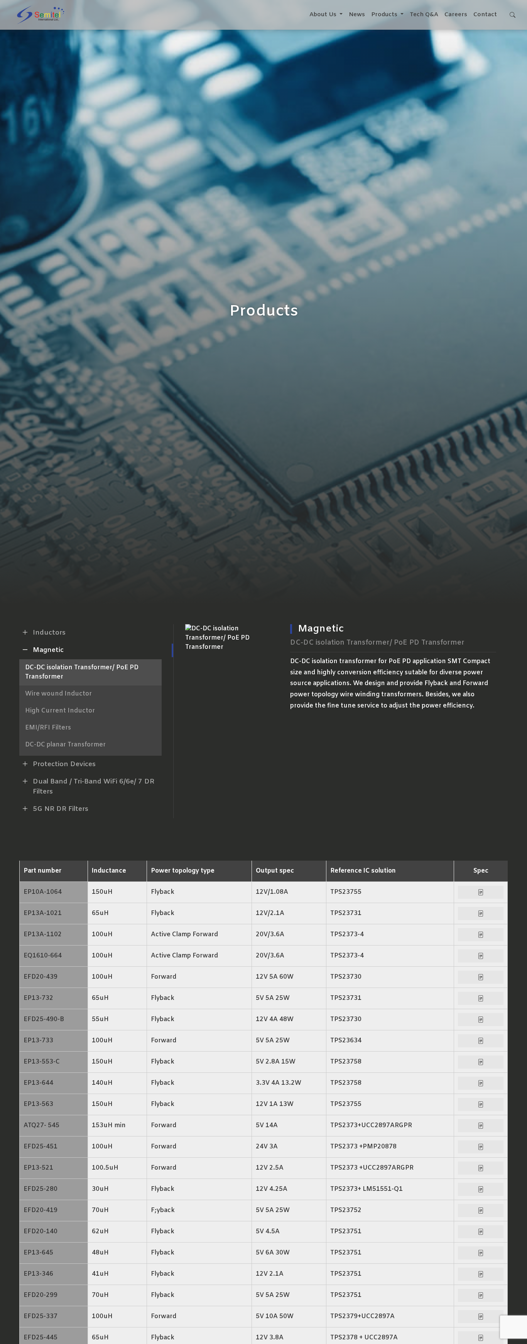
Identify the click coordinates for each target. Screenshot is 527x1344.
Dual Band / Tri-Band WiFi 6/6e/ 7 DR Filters (93, 786)
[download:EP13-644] (480, 1083)
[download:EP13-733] (480, 1040)
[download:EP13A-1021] (480, 913)
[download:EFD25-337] (480, 1316)
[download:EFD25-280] (480, 1189)
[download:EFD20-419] (480, 1210)
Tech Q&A (424, 15)
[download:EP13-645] (480, 1253)
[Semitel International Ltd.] (40, 14)
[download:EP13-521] (480, 1168)
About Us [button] (323, 15)
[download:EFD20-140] (480, 1231)
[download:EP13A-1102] (480, 934)
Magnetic (48, 650)
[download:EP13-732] (480, 998)
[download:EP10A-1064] (480, 892)
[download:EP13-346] (480, 1274)
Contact (485, 15)
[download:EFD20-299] (480, 1295)
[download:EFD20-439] (480, 977)
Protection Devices (64, 764)
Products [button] (385, 15)
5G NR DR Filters (60, 809)
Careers (455, 15)
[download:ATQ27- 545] (480, 1125)
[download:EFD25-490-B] (480, 1019)
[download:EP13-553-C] (480, 1062)
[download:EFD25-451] (480, 1146)
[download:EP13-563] (480, 1104)
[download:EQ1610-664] (480, 955)
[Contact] (512, 15)
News (357, 15)
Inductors (49, 632)
